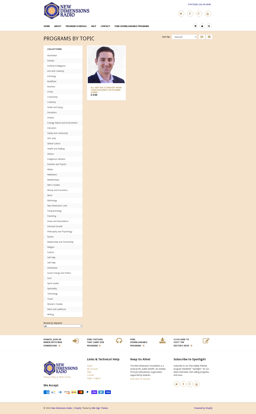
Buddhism (51, 81)
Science (50, 252)
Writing (50, 314)
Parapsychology (54, 211)
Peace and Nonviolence (57, 221)
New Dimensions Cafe (57, 205)
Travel (50, 299)
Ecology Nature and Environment (62, 123)
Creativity (51, 102)
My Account (92, 369)
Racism (50, 237)
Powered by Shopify (203, 408)
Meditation (52, 174)
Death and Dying (55, 107)
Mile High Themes (100, 408)
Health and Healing (56, 149)
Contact (105, 26)
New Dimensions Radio (61, 408)
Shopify (77, 408)
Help (93, 26)
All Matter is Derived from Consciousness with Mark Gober (106, 90)
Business (51, 86)
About (57, 26)
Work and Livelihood (56, 309)
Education (51, 128)
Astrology (51, 76)
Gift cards (51, 138)
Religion (51, 247)
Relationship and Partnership (60, 242)
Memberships (53, 180)
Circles (50, 92)
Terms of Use (64, 377)
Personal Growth (55, 226)
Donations (52, 112)
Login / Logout (93, 378)
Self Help (51, 257)
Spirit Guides (53, 283)
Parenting (51, 216)
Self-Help (51, 262)
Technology (52, 294)
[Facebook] (190, 14)
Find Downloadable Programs (132, 26)
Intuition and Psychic (56, 164)
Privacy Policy (50, 377)
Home (47, 26)
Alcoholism (52, 55)
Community (52, 97)
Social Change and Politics (59, 273)
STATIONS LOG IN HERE (199, 4)
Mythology (52, 200)
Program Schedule (76, 26)
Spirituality (52, 288)
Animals (50, 60)
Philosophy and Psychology (59, 231)
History (50, 154)
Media (50, 169)
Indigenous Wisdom (56, 159)
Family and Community (57, 133)
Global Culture (53, 143)
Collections (54, 49)
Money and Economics (57, 190)
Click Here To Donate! (140, 379)
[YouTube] (208, 14)
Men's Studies (53, 185)
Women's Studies (55, 304)
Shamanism (52, 268)
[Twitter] (181, 14)
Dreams (50, 117)
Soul (49, 278)
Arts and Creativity (55, 71)
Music (49, 195)
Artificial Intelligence (56, 66)
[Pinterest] (199, 14)
